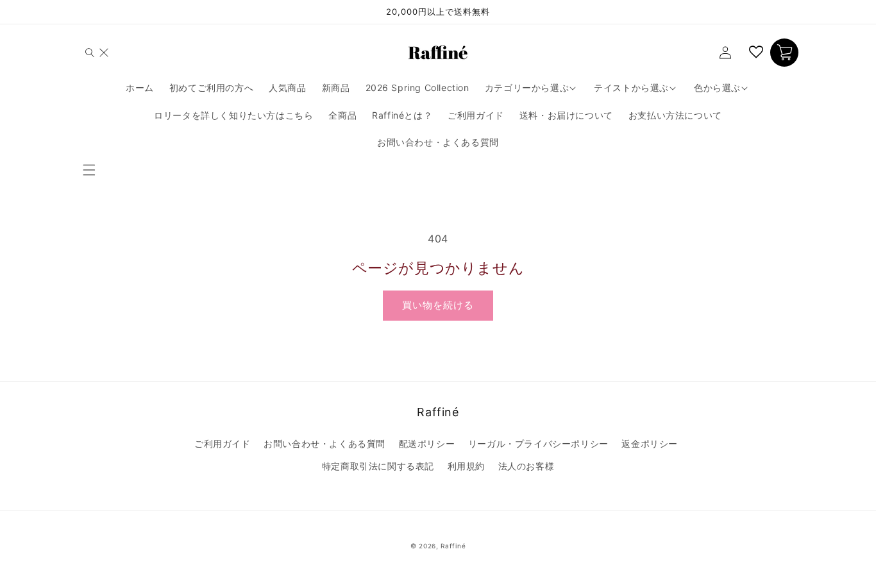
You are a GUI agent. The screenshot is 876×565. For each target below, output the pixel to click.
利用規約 (466, 465)
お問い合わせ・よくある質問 (324, 443)
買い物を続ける (438, 305)
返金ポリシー (649, 443)
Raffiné (453, 546)
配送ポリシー (427, 443)
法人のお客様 (526, 465)
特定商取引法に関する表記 (378, 465)
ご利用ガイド (222, 443)
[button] (92, 170)
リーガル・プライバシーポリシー (538, 443)
